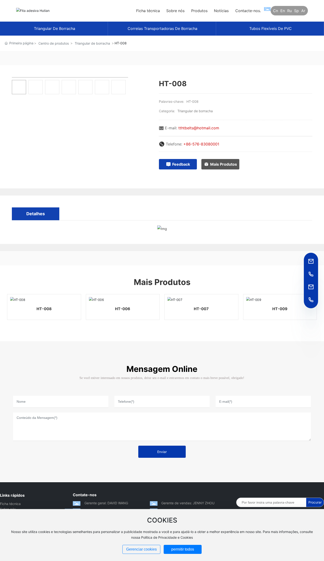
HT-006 (122, 308)
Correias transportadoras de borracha (162, 28)
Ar (303, 10)
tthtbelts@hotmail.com (198, 128)
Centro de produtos (53, 43)
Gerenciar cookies (141, 549)
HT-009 (279, 308)
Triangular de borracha (54, 28)
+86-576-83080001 (201, 144)
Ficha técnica (10, 504)
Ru (289, 10)
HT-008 (44, 308)
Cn (275, 10)
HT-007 (201, 308)
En (282, 10)
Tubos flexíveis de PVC (270, 28)
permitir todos (182, 549)
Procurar (315, 502)
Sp (296, 10)
